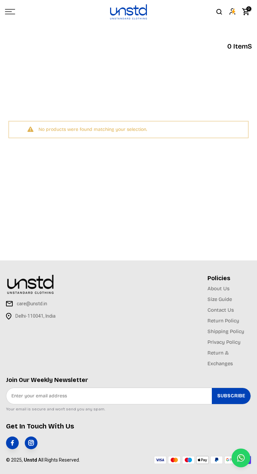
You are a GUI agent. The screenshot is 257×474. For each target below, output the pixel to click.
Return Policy (223, 321)
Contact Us (220, 310)
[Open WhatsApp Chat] (241, 458)
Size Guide (219, 299)
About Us (218, 289)
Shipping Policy (225, 331)
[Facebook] (12, 443)
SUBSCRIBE (231, 396)
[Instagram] (31, 443)
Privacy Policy (224, 342)
